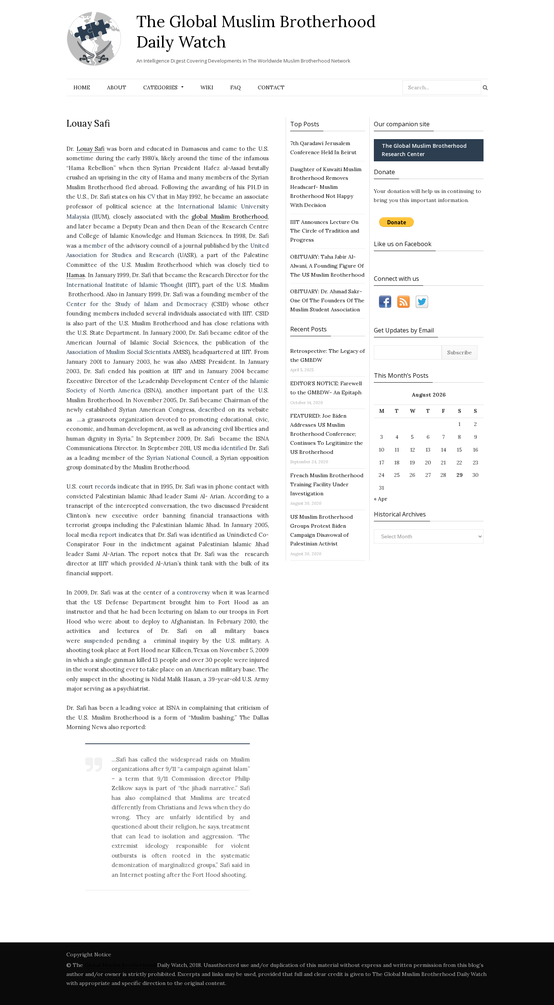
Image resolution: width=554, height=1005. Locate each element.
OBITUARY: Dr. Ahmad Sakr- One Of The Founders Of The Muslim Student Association (327, 300)
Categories (160, 87)
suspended (98, 640)
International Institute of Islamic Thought (124, 284)
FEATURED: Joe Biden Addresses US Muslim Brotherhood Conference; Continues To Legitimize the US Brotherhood (326, 433)
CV (151, 196)
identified (234, 448)
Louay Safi (91, 148)
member (94, 245)
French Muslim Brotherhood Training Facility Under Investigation (326, 484)
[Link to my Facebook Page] (385, 303)
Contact (271, 87)
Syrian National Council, (180, 457)
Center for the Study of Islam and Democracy (136, 304)
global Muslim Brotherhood (229, 216)
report (108, 534)
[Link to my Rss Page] (403, 303)
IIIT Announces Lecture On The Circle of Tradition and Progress (324, 231)
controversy (193, 592)
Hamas (75, 275)
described (211, 409)
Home (81, 87)
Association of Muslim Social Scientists (119, 351)
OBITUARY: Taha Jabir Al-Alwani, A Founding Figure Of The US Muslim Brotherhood (327, 265)
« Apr (380, 498)
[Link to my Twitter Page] (422, 303)
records (105, 486)
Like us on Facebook (403, 244)
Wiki (206, 87)
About (116, 87)
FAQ (235, 87)
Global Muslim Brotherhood (120, 965)
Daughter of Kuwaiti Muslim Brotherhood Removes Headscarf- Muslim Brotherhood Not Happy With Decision (325, 187)
